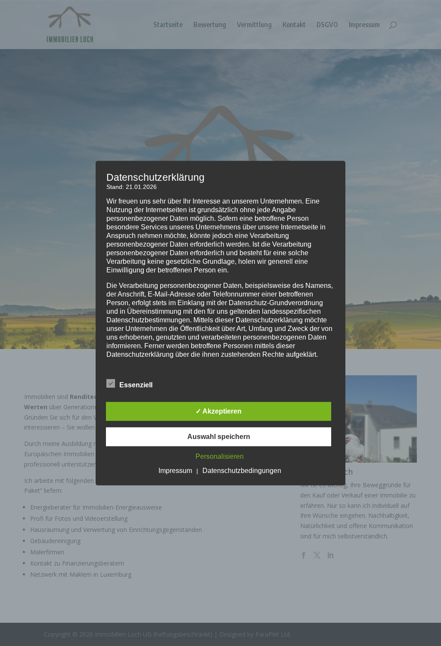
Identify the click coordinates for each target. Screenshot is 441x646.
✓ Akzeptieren (219, 411)
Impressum (175, 470)
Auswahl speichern (218, 436)
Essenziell (135, 385)
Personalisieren (220, 456)
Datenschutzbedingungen (241, 470)
